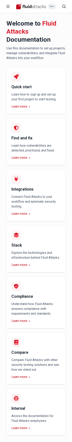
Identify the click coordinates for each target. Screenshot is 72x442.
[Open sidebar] (8, 6)
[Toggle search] (64, 6)
